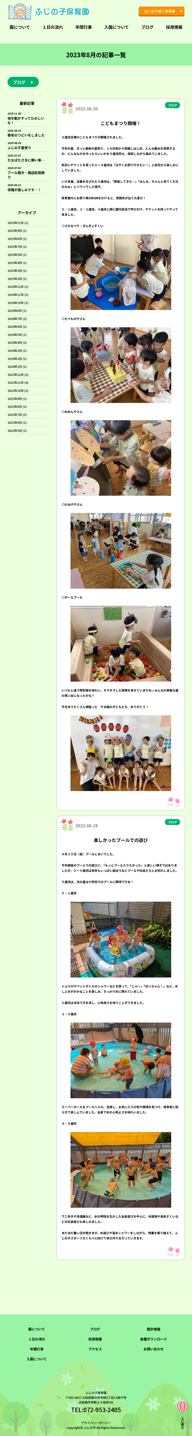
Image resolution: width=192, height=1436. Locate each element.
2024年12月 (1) (18, 286)
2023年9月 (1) (17, 398)
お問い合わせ (153, 1348)
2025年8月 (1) (17, 238)
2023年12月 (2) (18, 374)
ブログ (147, 27)
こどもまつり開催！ (120, 123)
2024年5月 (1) (17, 334)
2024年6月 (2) (17, 326)
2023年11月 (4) (18, 382)
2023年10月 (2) (18, 390)
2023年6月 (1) (17, 422)
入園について (116, 27)
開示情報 (153, 1329)
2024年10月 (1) (18, 302)
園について (20, 27)
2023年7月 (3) (17, 414)
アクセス (95, 1348)
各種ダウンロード (153, 1338)
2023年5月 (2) (17, 430)
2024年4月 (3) (17, 342)
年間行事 (83, 27)
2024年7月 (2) (17, 318)
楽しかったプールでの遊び (121, 840)
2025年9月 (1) (17, 230)
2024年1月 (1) (17, 366)
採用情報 (174, 27)
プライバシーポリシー (96, 1422)
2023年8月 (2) (17, 406)
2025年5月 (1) (17, 254)
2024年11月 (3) (18, 294)
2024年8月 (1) (17, 310)
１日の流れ (52, 27)
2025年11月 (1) (18, 222)
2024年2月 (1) (17, 358)
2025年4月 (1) (17, 262)
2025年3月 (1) (17, 270)
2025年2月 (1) (17, 278)
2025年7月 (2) (17, 246)
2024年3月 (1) (17, 350)
